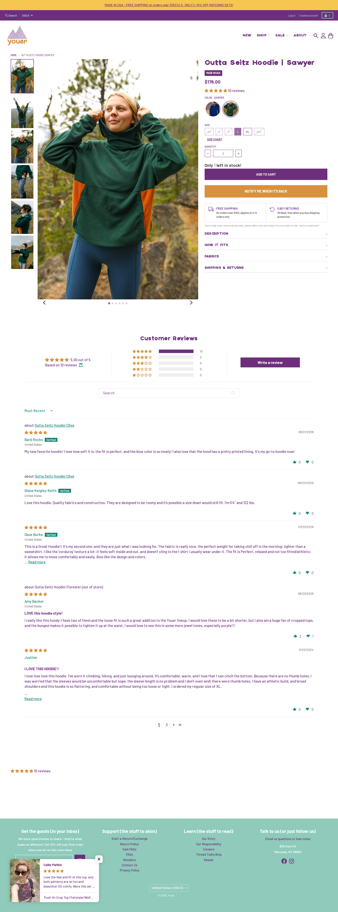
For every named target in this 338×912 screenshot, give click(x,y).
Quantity (210, 146)
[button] (216, 90)
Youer (171, 895)
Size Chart (214, 139)
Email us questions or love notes (287, 839)
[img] (35, 432)
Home (14, 55)
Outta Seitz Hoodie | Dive (54, 425)
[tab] (109, 303)
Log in (291, 15)
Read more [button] (37, 562)
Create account (308, 15)
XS (209, 131)
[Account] (323, 36)
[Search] (316, 36)
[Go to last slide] (44, 302)
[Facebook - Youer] (284, 861)
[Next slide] (191, 302)
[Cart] (331, 36)
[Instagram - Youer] (291, 861)
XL (247, 131)
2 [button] (167, 724)
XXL (259, 131)
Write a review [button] (270, 362)
